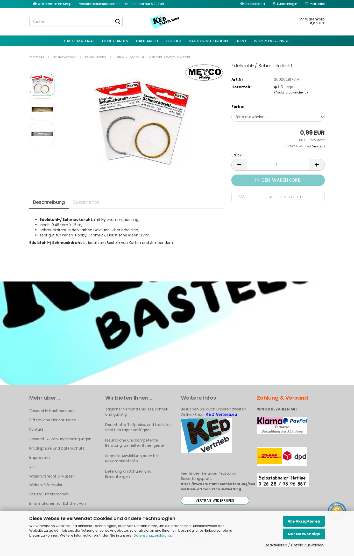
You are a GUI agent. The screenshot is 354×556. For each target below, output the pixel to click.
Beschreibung (49, 202)
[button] (253, 4)
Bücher (173, 41)
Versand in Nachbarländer (52, 410)
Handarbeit (147, 41)
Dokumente (86, 202)
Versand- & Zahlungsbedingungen (60, 439)
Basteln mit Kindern (208, 41)
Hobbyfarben (115, 41)
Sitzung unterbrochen (49, 494)
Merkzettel (316, 4)
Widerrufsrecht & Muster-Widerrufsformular (52, 480)
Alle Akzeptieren (304, 521)
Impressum (39, 457)
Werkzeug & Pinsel (272, 41)
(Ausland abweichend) (291, 92)
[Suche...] (118, 22)
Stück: (236, 155)
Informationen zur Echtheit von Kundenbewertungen (57, 507)
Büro (241, 41)
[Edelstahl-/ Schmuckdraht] (141, 121)
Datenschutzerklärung (152, 535)
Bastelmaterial (79, 41)
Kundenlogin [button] (286, 4)
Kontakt (36, 429)
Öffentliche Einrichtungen (52, 420)
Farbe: (237, 106)
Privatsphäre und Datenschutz (56, 448)
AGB (33, 467)
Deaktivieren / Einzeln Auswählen (294, 545)
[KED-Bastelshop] (164, 21)
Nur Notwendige (304, 534)
